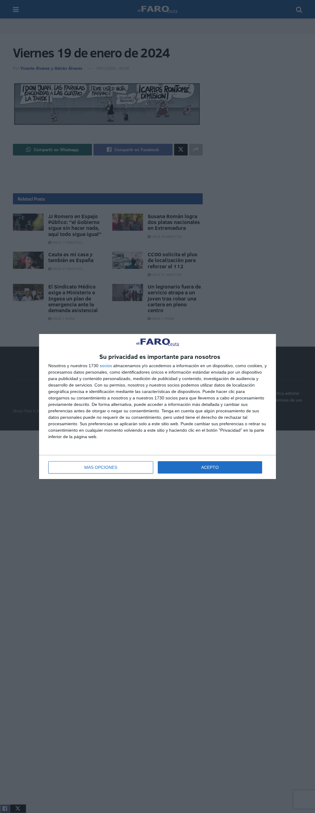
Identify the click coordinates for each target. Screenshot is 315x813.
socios (106, 365)
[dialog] (157, 406)
